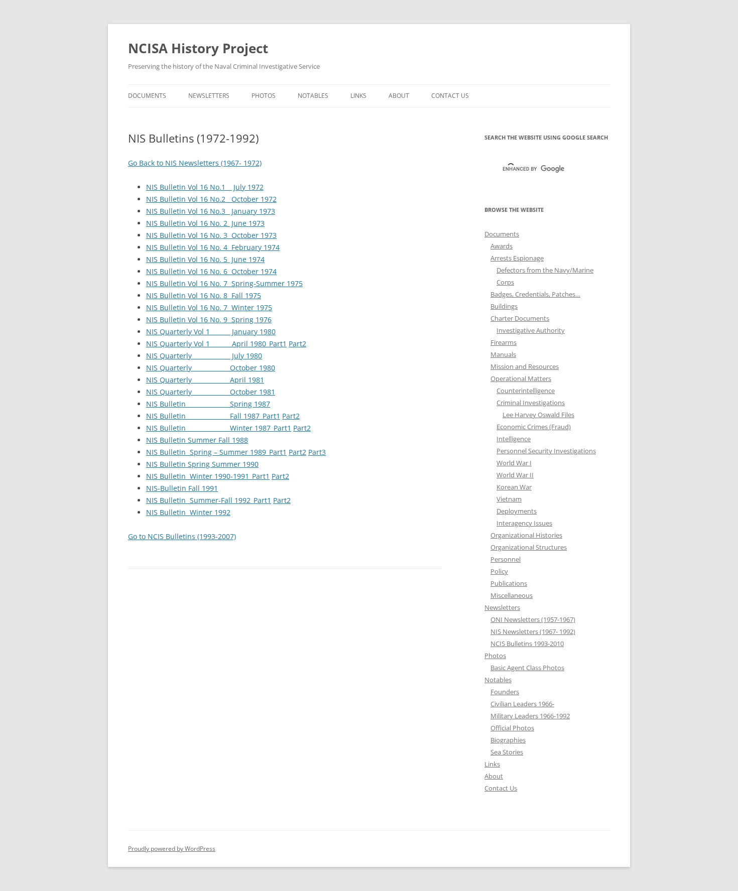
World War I (514, 462)
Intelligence (514, 438)
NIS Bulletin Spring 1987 (208, 404)
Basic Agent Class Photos (527, 667)
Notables (313, 95)
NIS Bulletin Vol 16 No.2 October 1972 (211, 199)
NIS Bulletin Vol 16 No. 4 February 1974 (213, 247)
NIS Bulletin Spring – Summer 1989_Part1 (216, 452)
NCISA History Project (198, 48)
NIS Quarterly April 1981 (205, 380)
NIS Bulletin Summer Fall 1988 (197, 440)
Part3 (317, 452)
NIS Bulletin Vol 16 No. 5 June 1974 (205, 259)
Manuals (503, 354)
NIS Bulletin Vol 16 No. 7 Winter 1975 (209, 307)
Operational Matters (520, 378)
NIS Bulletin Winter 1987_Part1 (218, 428)
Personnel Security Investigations (546, 450)
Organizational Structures (528, 547)
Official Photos (512, 727)
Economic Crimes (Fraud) (534, 426)
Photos (264, 95)
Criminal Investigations (531, 402)
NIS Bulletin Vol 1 (175, 187)
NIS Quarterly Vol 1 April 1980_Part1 (216, 343)
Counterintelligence (526, 390)
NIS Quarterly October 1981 (210, 392)
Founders (504, 691)
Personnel (505, 559)
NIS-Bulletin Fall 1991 (182, 488)
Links (358, 95)
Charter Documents (519, 318)
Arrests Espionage (517, 258)
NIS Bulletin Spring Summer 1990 (202, 464)
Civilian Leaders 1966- (522, 703)
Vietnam (509, 498)
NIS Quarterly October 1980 (210, 367)
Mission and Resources (524, 366)
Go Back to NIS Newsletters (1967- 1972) (195, 163)
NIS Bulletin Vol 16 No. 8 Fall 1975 (203, 295)
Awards (501, 245)
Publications (508, 583)
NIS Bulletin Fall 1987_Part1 (213, 416)
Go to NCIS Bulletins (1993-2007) (182, 536)
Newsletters (208, 95)
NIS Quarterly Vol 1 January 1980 (211, 331)
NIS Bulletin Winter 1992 (188, 512)
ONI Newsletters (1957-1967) (532, 619)
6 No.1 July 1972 (234, 187)
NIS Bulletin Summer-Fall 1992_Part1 (208, 500)
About (399, 95)
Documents (147, 95)
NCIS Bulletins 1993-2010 (527, 643)
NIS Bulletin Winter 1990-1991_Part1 (208, 476)
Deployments (517, 511)
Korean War (514, 486)
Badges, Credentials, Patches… (535, 294)
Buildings (504, 306)
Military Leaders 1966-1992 (530, 715)
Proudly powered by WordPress (171, 848)
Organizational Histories (526, 535)
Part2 (297, 343)
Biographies (508, 739)
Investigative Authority (531, 330)
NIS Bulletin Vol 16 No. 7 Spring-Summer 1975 (224, 283)
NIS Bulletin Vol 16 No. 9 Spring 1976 (209, 319)
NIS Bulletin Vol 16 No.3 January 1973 (210, 211)
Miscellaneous (511, 595)
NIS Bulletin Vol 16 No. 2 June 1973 (205, 223)
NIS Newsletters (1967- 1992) (532, 631)
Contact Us (450, 95)
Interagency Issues (524, 523)
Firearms (503, 342)
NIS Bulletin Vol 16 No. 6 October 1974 (211, 271)
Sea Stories (506, 751)
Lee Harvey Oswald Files (538, 414)
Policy (499, 571)
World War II (515, 474)
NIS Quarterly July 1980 (204, 355)
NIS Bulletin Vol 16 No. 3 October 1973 (211, 235)
